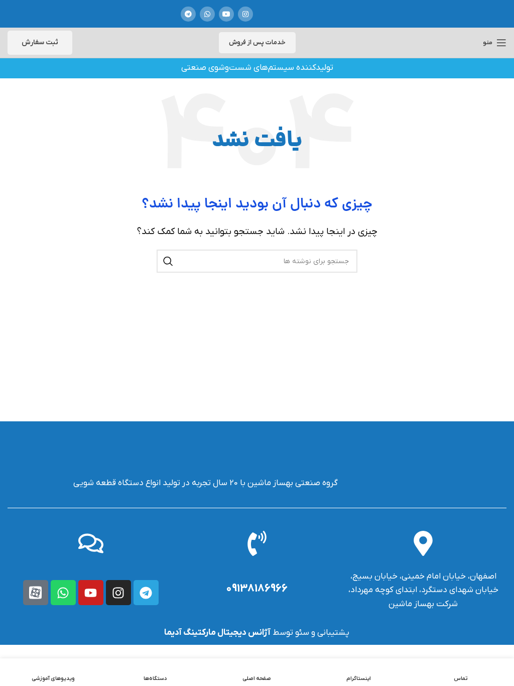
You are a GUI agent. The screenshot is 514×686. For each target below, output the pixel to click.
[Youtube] (90, 592)
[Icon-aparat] (35, 592)
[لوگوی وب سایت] (298, 14)
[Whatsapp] (63, 592)
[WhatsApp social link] (207, 14)
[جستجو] (168, 261)
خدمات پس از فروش (257, 42)
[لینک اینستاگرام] (245, 14)
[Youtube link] (226, 14)
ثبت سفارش (40, 42)
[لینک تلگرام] (188, 14)
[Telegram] (146, 592)
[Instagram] (118, 592)
